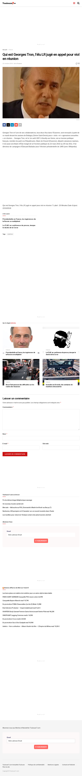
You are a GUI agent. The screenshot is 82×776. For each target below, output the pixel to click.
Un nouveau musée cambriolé (13, 504)
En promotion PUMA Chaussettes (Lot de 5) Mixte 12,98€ (22, 604)
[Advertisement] (41, 25)
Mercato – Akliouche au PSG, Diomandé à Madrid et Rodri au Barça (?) (27, 507)
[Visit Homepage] (9, 3)
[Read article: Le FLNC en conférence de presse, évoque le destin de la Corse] (61, 340)
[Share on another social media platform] (20, 125)
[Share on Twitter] (8, 125)
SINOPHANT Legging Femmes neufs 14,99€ (18, 615)
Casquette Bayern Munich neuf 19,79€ (16, 600)
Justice (10, 234)
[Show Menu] (74, 3)
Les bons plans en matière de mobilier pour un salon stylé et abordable (27, 593)
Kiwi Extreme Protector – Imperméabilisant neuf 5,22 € (21, 608)
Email (9, 531)
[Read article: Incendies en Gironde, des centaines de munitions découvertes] (61, 372)
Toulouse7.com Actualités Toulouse (14, 765)
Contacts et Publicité (68, 765)
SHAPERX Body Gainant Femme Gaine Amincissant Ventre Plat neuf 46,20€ (28, 611)
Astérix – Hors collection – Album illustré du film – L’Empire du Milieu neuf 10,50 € (31, 626)
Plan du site (6, 767)
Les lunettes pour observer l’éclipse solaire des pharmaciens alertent (27, 515)
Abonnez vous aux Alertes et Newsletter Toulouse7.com (21, 728)
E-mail (6, 444)
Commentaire (8, 407)
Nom (5, 434)
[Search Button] (78, 3)
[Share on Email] (16, 125)
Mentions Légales (53, 765)
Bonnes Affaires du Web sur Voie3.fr (16, 588)
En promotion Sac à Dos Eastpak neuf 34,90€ (18, 622)
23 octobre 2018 (8, 63)
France (11, 49)
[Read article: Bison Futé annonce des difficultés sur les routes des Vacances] (21, 372)
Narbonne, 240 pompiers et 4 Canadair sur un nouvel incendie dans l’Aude (28, 511)
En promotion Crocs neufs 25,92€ (14, 619)
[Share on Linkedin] (12, 125)
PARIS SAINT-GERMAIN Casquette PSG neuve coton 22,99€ (23, 597)
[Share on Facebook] (4, 125)
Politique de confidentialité (36, 765)
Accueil (5, 49)
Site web (45, 443)
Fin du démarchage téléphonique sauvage (17, 500)
